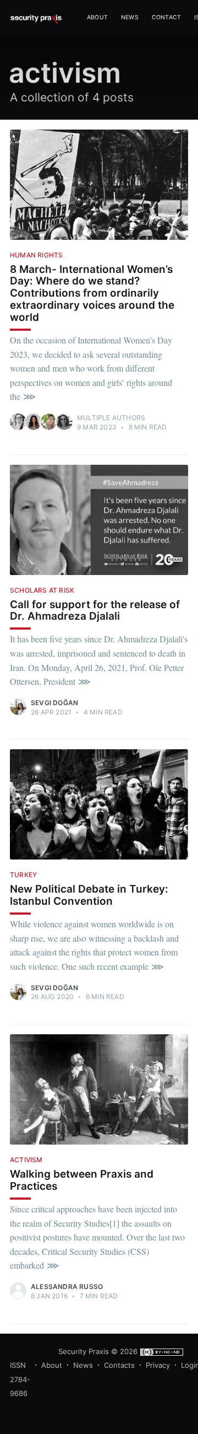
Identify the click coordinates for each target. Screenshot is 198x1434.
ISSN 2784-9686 (20, 1379)
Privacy (158, 1365)
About (51, 1365)
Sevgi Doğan (54, 703)
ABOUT (97, 17)
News (130, 17)
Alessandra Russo (67, 1286)
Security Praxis (83, 1351)
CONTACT (166, 17)
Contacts (119, 1365)
